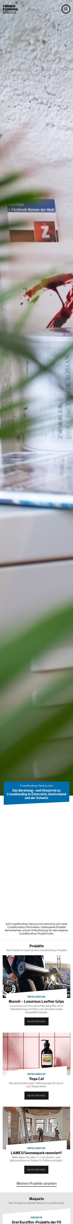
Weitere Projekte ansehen (36, 1183)
